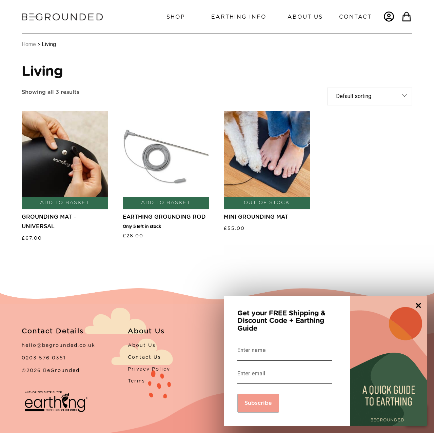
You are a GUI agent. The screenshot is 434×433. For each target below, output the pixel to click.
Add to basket (65, 202)
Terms (136, 381)
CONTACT (355, 17)
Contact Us (144, 357)
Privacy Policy (149, 369)
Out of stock (267, 202)
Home (29, 44)
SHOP (175, 17)
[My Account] (389, 17)
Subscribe (258, 403)
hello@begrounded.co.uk (58, 345)
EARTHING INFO (239, 17)
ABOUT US (305, 17)
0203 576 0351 (44, 358)
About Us (142, 345)
